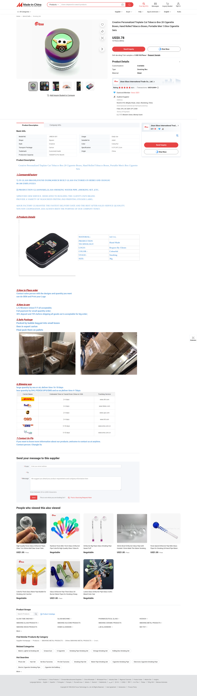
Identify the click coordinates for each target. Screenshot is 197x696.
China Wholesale (89, 679)
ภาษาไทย (136, 682)
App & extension (152, 12)
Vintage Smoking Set (100, 651)
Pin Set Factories (63, 662)
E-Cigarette (61, 651)
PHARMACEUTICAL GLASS (108, 619)
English (45, 682)
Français (68, 682)
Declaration (122, 687)
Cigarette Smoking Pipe (121, 662)
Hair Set (33, 662)
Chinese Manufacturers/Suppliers (71, 679)
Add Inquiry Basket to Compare (62, 95)
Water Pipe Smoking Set (99, 662)
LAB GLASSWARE (104, 627)
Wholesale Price (102, 679)
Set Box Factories (46, 662)
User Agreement (111, 687)
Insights (156, 679)
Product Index (138, 679)
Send (33, 497)
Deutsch (94, 682)
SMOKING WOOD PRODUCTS (26, 627)
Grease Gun (48, 651)
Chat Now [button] (165, 49)
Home (18, 16)
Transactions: (148, 87)
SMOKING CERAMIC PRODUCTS (109, 623)
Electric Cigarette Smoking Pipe (29, 667)
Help (139, 12)
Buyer (128, 12)
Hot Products (43, 679)
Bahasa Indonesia (161, 682)
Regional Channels (125, 679)
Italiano (87, 682)
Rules (179, 12)
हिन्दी (129, 682)
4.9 (152, 129)
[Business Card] (177, 135)
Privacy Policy (132, 687)
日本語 (123, 682)
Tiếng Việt (150, 682)
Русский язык (78, 682)
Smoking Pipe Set (80, 662)
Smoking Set (37, 16)
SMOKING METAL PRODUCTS (150, 623)
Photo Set (21, 662)
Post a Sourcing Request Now (80, 497)
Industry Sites (113, 679)
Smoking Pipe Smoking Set (79, 651)
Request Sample (154, 55)
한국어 (117, 682)
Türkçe (143, 682)
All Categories (24, 12)
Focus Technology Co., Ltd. (83, 687)
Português (60, 682)
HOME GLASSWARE (64, 627)
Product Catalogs (48, 614)
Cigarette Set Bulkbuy (52, 667)
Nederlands (102, 682)
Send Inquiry (129, 49)
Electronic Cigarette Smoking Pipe (146, 662)
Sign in (178, 6)
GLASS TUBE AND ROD (24, 619)
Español (52, 682)
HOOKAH (143, 619)
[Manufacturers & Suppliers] (28, 4)
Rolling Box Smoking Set (120, 651)
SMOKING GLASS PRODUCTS (26, 623)
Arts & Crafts (26, 16)
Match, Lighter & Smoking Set (28, 651)
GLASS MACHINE (63, 619)
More (18, 671)
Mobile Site (148, 679)
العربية (111, 682)
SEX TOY (143, 627)
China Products (54, 679)
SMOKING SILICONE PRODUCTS (68, 623)
